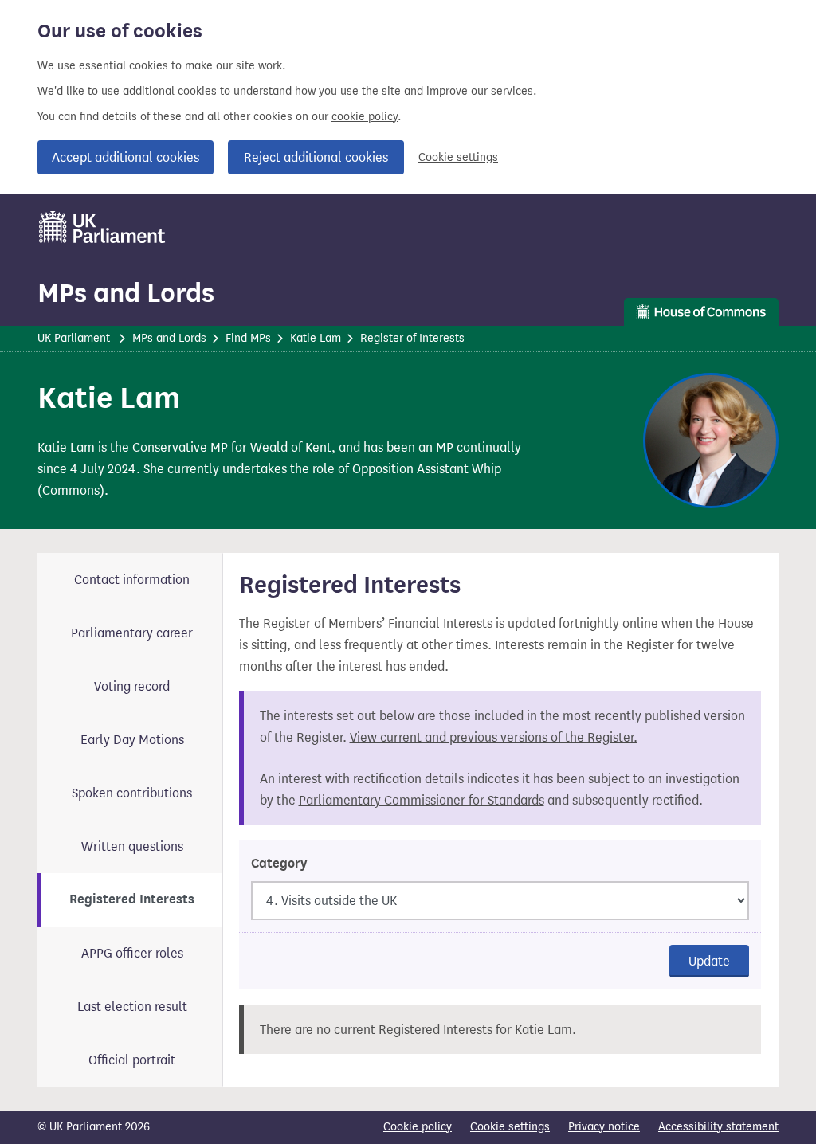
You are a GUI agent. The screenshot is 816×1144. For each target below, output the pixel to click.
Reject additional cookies (316, 157)
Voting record (132, 686)
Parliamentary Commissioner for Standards (421, 800)
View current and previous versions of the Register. (494, 737)
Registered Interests (131, 899)
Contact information (132, 579)
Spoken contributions (132, 793)
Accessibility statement (718, 1127)
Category (279, 864)
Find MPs (248, 338)
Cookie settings (458, 157)
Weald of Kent (291, 447)
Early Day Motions (132, 739)
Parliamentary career (132, 633)
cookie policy (365, 116)
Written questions (132, 846)
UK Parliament (73, 338)
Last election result (132, 1006)
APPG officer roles (132, 953)
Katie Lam (315, 338)
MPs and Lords (125, 292)
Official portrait (131, 1060)
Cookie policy (417, 1127)
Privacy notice (604, 1127)
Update (709, 961)
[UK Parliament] (102, 227)
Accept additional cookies (125, 157)
